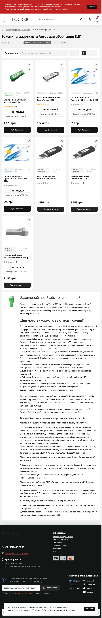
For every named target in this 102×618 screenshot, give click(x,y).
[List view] (89, 53)
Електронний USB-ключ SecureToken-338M (15, 101)
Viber (74, 584)
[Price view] (94, 53)
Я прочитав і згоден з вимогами (27, 593)
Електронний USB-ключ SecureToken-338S (48, 98)
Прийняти (89, 609)
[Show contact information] (90, 19)
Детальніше (71, 610)
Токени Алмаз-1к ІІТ (61, 42)
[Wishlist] (29, 64)
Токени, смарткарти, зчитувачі (18, 30)
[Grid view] (84, 53)
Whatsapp (76, 588)
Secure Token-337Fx (36, 478)
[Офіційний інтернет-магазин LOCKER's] (22, 19)
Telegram (76, 581)
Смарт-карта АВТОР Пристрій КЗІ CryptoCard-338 (84, 98)
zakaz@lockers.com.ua (16, 553)
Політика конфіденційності (63, 537)
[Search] (81, 19)
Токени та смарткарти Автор (36, 42)
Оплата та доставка (60, 539)
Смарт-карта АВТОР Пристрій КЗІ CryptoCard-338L (16, 178)
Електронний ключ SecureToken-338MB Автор (16, 256)
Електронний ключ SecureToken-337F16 (46, 177)
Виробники (57, 548)
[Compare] (29, 69)
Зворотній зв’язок (59, 545)
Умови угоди (57, 542)
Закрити (92, 7)
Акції (54, 551)
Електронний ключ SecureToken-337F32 (80, 177)
